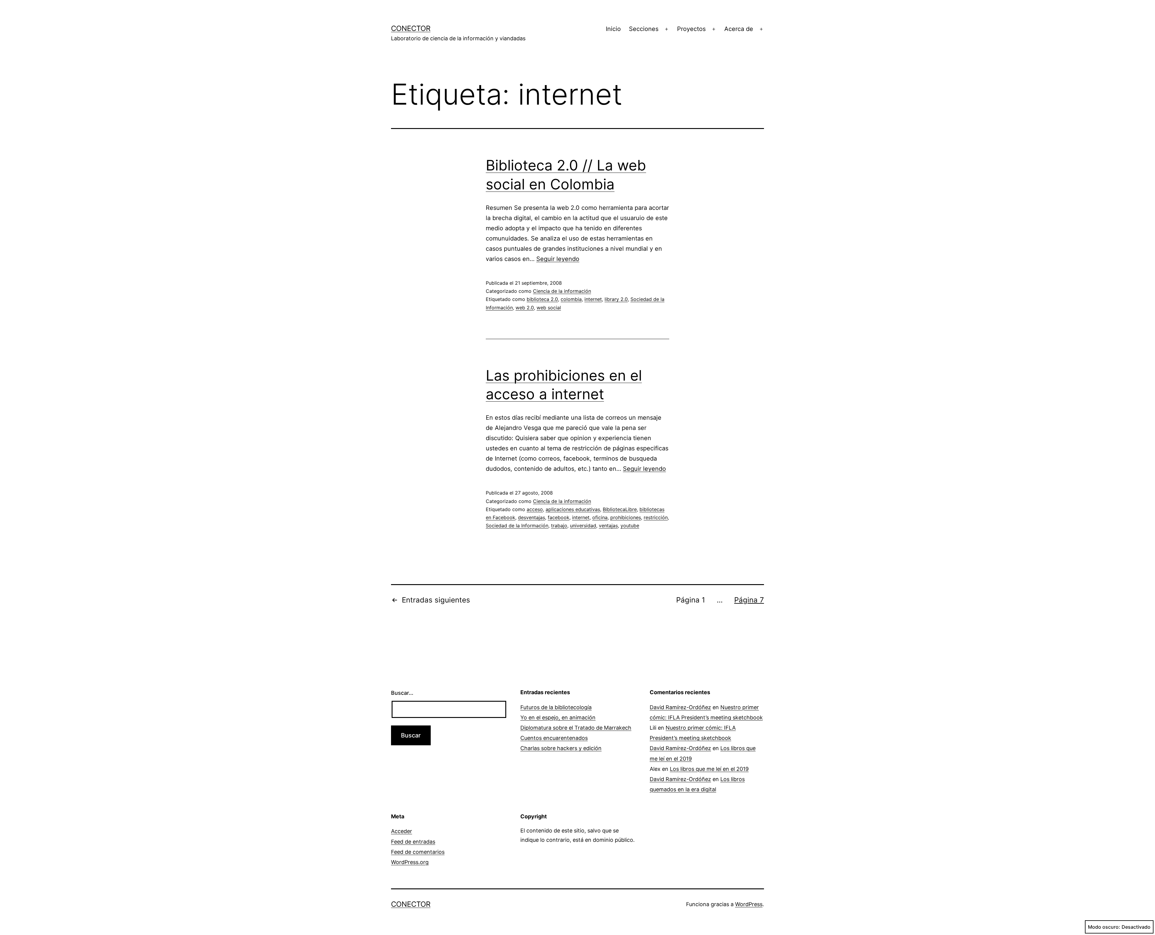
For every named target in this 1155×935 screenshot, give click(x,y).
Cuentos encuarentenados (554, 738)
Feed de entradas (413, 841)
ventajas (608, 526)
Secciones (643, 28)
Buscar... (402, 693)
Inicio (613, 28)
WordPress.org (410, 862)
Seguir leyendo (557, 258)
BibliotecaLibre (620, 509)
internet (593, 299)
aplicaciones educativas (573, 509)
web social (549, 308)
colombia (571, 299)
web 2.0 (525, 308)
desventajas (531, 517)
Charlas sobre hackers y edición (561, 748)
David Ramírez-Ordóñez (680, 707)
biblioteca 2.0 (542, 299)
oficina (600, 517)
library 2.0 (616, 299)
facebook (558, 517)
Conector (410, 28)
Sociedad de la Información (517, 526)
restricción (656, 517)
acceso (535, 509)
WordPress (748, 904)
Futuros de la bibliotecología (556, 707)
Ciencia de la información (562, 291)
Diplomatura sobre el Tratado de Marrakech (575, 728)
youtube (630, 526)
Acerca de (738, 28)
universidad (583, 526)
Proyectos (691, 28)
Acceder (401, 831)
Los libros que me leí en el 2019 (709, 769)
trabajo (559, 526)
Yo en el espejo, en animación (558, 717)
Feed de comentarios (418, 852)
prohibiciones (625, 517)
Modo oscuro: (1104, 927)
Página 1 (690, 600)
